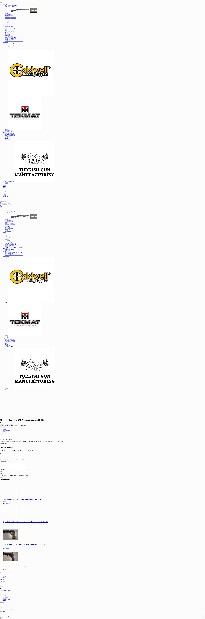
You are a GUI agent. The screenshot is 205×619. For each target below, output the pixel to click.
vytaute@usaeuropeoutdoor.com (5, 590)
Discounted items (5, 196)
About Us (4, 185)
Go (11, 204)
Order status (5, 598)
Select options (8, 503)
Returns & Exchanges (6, 599)
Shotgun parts (5, 4)
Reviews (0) (5, 431)
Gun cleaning (5, 251)
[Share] (1, 617)
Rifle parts (4, 25)
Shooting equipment (6, 49)
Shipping (4, 186)
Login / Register (3, 201)
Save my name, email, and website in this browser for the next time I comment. (15, 475)
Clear (11, 424)
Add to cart (2, 426)
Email (1, 473)
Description (4, 429)
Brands (4, 132)
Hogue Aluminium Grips (8, 427)
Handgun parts (5, 42)
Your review (2, 469)
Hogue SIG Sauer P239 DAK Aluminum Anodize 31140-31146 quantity (12, 425)
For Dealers (5, 188)
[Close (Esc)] (0, 617)
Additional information (6, 430)
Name (1, 471)
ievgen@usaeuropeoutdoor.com (5, 593)
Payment (4, 187)
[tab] (104, 429)
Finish (1, 424)
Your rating (2, 461)
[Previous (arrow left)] (0, 618)
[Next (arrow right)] (1, 618)
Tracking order (5, 597)
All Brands (6, 183)
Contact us (4, 195)
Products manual (5, 574)
